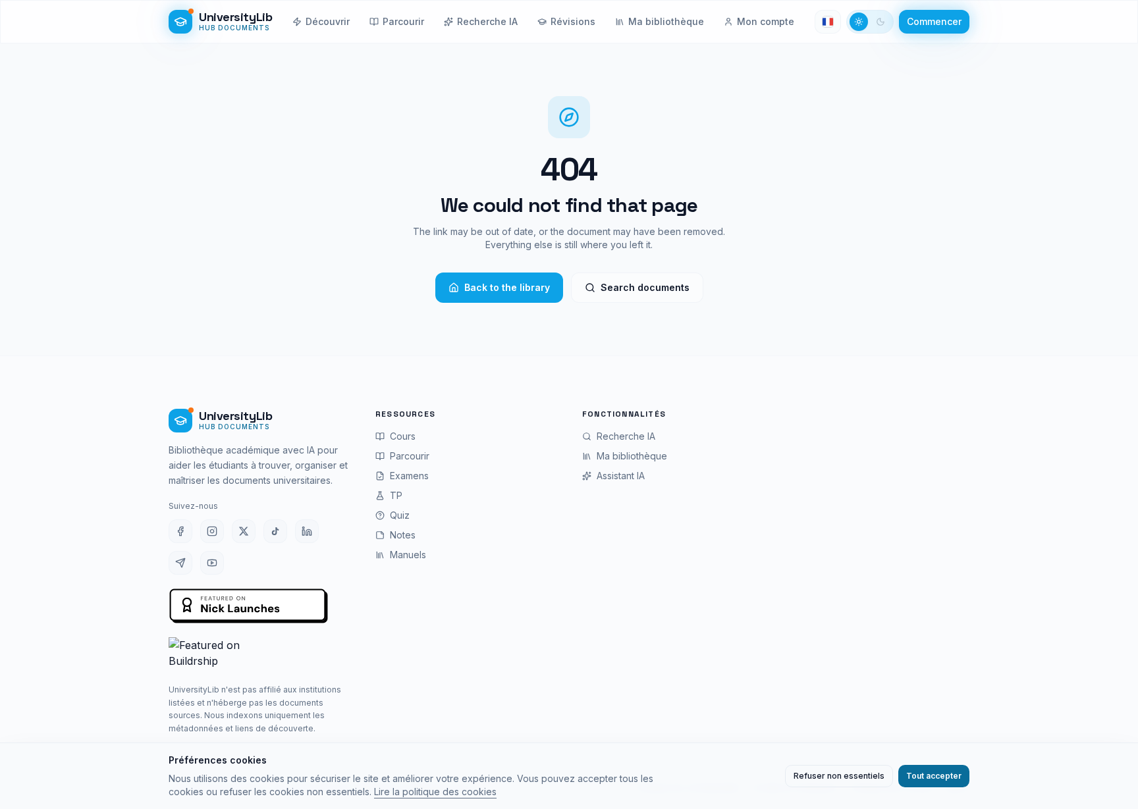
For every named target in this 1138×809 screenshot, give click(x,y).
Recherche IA (487, 21)
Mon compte (765, 21)
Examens (409, 475)
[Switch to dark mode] (870, 22)
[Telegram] (180, 563)
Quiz (400, 515)
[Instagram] (212, 531)
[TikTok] (275, 531)
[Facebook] (180, 531)
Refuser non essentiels (839, 776)
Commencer (934, 21)
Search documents (645, 287)
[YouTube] (212, 563)
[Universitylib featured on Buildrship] (259, 655)
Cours (403, 436)
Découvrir (328, 21)
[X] (244, 531)
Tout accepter (934, 776)
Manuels (408, 554)
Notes (403, 534)
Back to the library (507, 287)
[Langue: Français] (828, 22)
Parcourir (403, 21)
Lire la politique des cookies (435, 791)
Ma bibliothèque (666, 21)
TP (396, 495)
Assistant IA (621, 475)
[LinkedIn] (307, 531)
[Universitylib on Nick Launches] (249, 606)
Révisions (573, 21)
